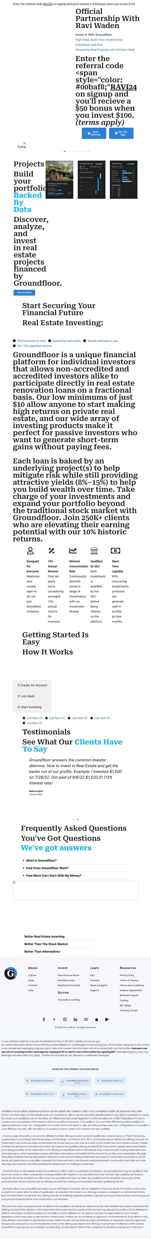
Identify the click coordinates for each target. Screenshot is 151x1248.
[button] (15, 145)
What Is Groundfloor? (41, 860)
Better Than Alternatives (42, 951)
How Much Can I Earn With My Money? (53, 875)
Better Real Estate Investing (44, 936)
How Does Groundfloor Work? (47, 868)
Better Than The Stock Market (46, 944)
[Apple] (96, 1019)
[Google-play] (107, 1019)
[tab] (32, 685)
